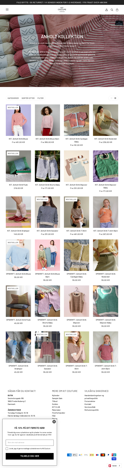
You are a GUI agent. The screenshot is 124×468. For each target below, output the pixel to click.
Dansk (114, 466)
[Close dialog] (54, 421)
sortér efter (28, 98)
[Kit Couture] (62, 9)
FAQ (53, 416)
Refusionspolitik (92, 410)
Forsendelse (90, 401)
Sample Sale (57, 398)
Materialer (56, 410)
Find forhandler (58, 413)
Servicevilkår (90, 407)
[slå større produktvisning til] (110, 98)
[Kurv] (117, 9)
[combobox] (114, 465)
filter (41, 98)
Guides (55, 404)
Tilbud (54, 401)
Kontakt (88, 404)
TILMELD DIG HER (29, 456)
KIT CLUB (56, 407)
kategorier (13, 98)
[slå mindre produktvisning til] (115, 98)
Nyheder (55, 395)
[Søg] (112, 9)
